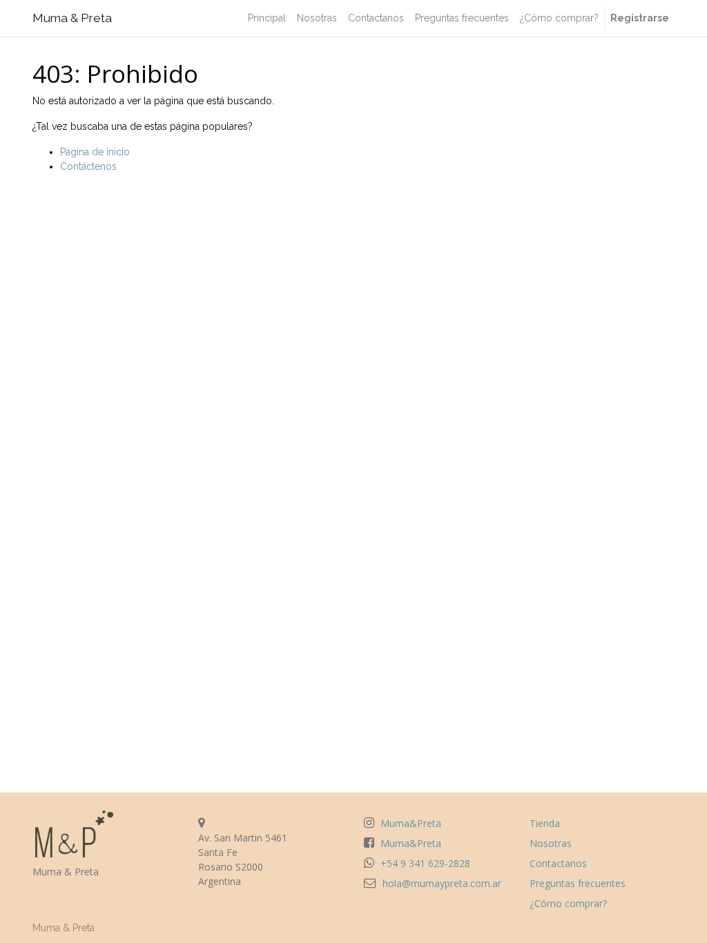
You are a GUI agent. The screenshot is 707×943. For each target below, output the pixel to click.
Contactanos (558, 863)
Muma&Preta (410, 823)
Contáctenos (88, 166)
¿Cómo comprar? (568, 903)
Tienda (545, 823)
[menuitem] (266, 18)
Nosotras (551, 843)
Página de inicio (95, 151)
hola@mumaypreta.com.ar (441, 883)
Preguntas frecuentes (578, 883)
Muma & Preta (72, 18)
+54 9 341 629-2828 (425, 863)
